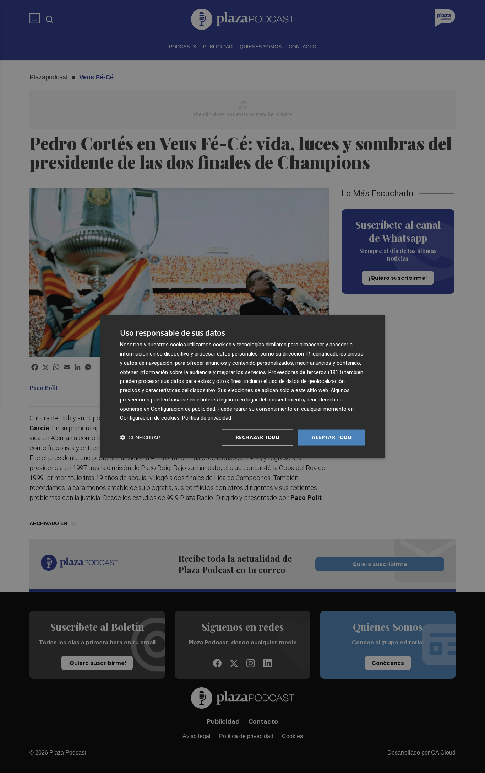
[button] (140, 437)
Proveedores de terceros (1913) (305, 372)
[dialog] (242, 386)
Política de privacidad (206, 418)
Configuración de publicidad (183, 408)
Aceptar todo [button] (332, 437)
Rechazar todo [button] (257, 437)
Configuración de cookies (150, 418)
